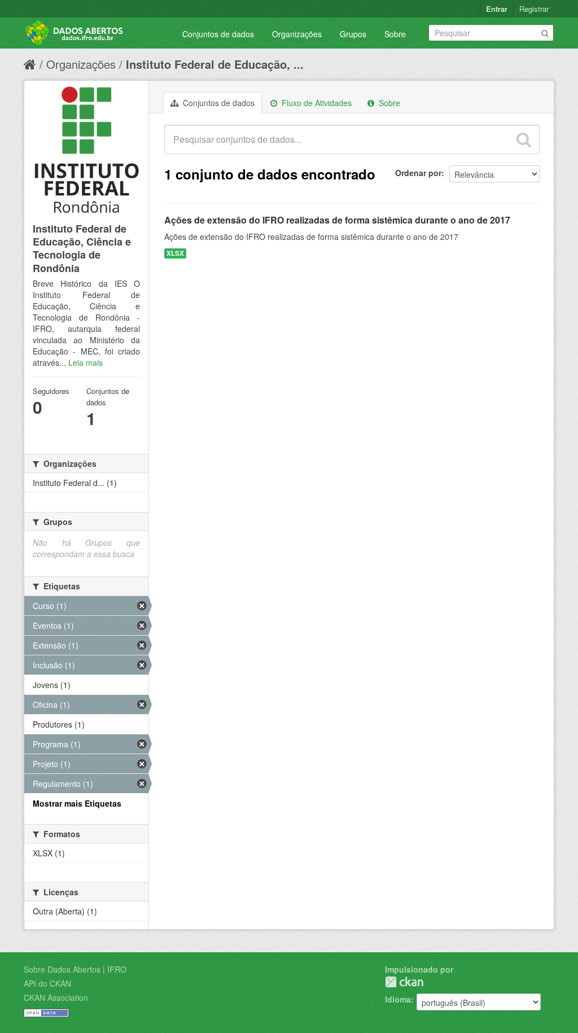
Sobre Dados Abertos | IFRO (75, 969)
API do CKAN (47, 983)
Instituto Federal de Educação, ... (215, 64)
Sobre (395, 34)
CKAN (404, 982)
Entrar (496, 8)
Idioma (398, 999)
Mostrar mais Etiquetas (77, 803)
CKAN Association (56, 997)
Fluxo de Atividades (315, 102)
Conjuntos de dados (218, 34)
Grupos (353, 34)
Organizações (297, 34)
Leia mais (85, 362)
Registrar (534, 8)
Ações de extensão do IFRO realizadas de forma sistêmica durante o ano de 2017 (337, 219)
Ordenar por (418, 172)
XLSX (175, 253)
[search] (523, 139)
